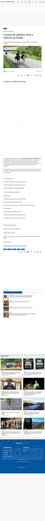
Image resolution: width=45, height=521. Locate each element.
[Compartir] (25, 1)
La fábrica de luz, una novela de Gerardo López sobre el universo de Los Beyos (33, 432)
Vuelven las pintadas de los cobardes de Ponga (11, 413)
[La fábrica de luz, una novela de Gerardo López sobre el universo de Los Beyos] (33, 423)
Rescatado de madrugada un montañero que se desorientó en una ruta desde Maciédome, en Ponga (33, 393)
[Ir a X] (25, 443)
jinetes (23, 249)
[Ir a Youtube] (26, 443)
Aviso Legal (5, 454)
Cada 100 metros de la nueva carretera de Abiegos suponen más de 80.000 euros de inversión (11, 433)
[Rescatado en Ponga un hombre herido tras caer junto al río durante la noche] (33, 364)
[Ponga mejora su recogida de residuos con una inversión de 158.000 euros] (11, 364)
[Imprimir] (22, 1)
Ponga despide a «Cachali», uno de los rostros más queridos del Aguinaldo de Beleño (10, 393)
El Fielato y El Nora (10, 71)
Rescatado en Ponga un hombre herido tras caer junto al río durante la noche (33, 373)
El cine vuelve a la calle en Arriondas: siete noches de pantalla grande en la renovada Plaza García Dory (22, 314)
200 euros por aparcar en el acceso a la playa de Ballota (20, 307)
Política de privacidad (8, 456)
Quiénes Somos (6, 450)
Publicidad (5, 452)
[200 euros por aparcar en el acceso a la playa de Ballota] (6, 309)
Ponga (5, 28)
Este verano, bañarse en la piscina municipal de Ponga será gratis (32, 413)
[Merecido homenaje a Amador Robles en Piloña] (6, 303)
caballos (9, 249)
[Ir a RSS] (28, 443)
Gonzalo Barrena (27, 434)
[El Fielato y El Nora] (5, 71)
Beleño (18, 249)
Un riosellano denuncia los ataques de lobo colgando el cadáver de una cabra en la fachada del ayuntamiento (21, 296)
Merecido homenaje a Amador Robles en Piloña (19, 301)
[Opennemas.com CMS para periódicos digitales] (22, 467)
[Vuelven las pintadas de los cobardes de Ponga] (11, 404)
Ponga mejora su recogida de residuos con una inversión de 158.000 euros (11, 373)
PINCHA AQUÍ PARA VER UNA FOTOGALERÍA (14, 245)
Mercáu (14, 249)
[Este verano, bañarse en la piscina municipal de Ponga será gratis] (33, 404)
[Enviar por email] (18, 1)
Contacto (25, 450)
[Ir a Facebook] (23, 443)
